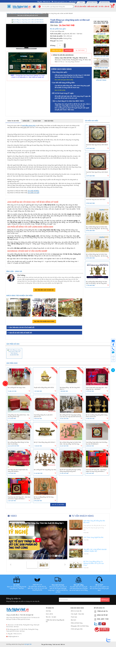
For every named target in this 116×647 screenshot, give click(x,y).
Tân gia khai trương (46, 644)
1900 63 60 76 (102, 611)
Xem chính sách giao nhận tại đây (64, 79)
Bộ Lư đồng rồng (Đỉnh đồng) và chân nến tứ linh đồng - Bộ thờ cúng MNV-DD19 (96, 283)
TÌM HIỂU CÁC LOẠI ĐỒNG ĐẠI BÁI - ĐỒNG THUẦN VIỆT (94, 550)
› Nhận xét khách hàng (76, 623)
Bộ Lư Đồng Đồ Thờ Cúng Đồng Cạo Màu (45, 469)
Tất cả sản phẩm (80, 6)
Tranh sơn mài (56, 644)
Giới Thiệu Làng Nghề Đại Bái (93, 537)
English (81, 2)
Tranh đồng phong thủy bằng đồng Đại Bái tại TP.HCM (27, 13)
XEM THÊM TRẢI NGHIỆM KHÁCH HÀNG (44, 321)
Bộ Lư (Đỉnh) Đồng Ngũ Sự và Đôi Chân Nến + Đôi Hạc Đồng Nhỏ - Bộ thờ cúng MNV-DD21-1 (97, 228)
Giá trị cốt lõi (49, 614)
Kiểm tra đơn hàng (105, 2)
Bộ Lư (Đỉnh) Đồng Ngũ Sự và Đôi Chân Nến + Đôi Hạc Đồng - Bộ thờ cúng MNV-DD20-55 (70, 444)
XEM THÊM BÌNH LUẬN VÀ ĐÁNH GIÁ (44, 290)
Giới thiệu (48, 611)
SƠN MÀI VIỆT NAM (101, 45)
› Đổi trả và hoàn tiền (76, 611)
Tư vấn (101, 6)
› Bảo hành (73, 620)
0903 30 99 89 (102, 615)
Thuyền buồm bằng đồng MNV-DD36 (44, 387)
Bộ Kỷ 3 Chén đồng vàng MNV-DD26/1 (44, 442)
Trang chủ (9, 13)
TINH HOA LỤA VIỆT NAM (101, 56)
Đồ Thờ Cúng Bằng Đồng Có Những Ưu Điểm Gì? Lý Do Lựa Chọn (93, 563)
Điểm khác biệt (92, 6)
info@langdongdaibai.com (60, 1)
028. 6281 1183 (102, 619)
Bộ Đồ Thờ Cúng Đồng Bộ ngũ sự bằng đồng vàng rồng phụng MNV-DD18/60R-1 (70, 471)
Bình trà (63, 644)
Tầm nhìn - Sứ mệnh (51, 617)
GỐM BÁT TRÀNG (101, 80)
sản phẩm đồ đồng (33, 191)
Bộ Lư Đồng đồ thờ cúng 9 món (16, 387)
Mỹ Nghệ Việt (27, 644)
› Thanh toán (73, 617)
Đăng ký (95, 2)
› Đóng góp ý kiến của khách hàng (79, 626)
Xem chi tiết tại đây (60, 90)
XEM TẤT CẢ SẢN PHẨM (58, 504)
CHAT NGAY (81, 50)
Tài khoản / (90, 2)
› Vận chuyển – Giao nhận (77, 614)
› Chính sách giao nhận (76, 629)
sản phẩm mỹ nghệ (33, 192)
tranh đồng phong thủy (29, 125)
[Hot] (19, 377)
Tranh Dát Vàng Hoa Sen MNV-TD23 (95, 199)
